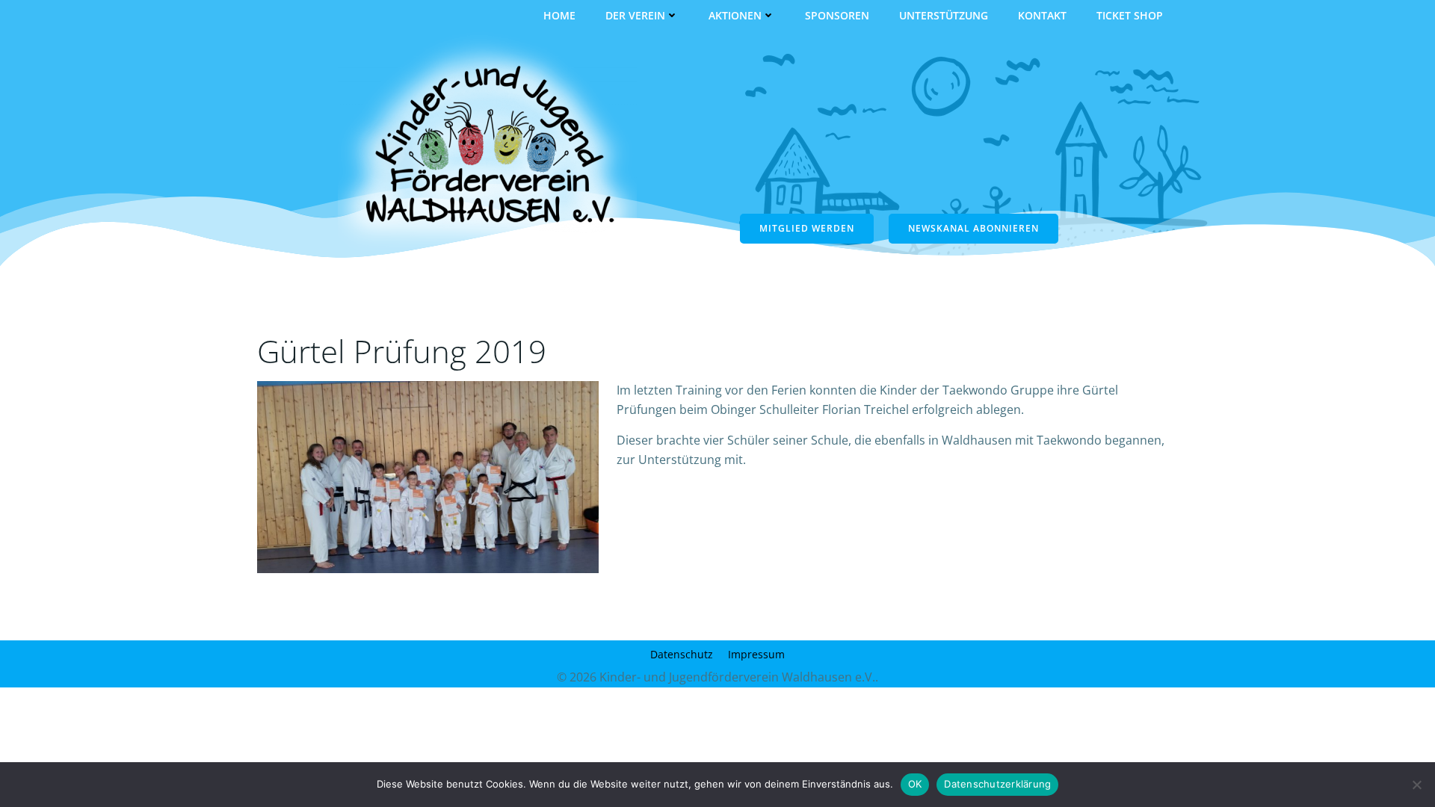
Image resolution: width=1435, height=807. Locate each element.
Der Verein (635, 15)
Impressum (756, 654)
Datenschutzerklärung (997, 784)
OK (915, 784)
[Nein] (1416, 784)
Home (559, 15)
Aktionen (735, 15)
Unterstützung (943, 15)
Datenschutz (681, 654)
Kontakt (1042, 15)
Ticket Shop (1129, 15)
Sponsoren (837, 15)
